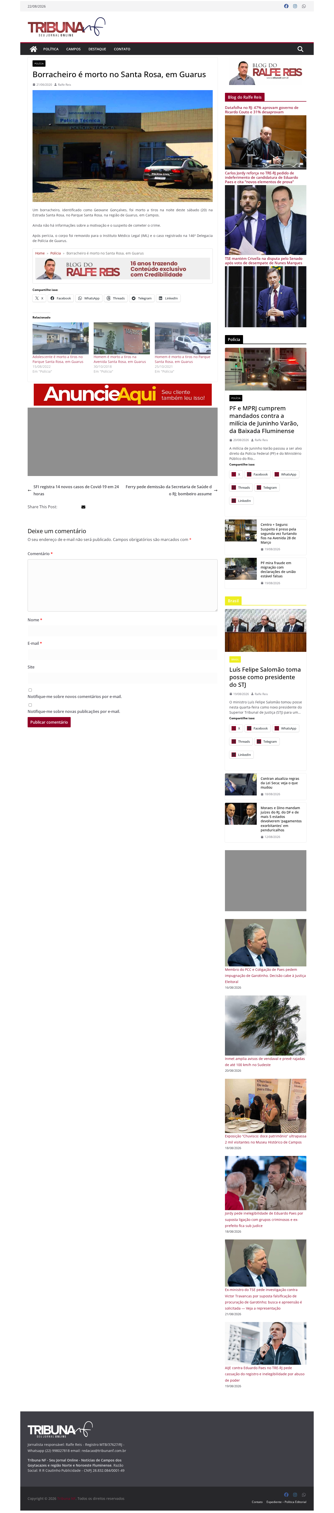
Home (40, 253)
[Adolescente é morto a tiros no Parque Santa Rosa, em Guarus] (61, 338)
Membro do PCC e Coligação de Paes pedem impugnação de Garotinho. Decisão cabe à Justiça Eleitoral (265, 975)
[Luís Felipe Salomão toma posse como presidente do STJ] (265, 630)
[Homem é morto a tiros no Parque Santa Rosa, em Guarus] (183, 338)
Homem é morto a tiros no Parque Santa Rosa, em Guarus (182, 359)
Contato (122, 49)
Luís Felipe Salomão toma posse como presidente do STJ (265, 677)
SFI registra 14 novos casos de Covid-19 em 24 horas (76, 490)
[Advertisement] (123, 442)
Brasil (235, 659)
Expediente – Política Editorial (286, 1502)
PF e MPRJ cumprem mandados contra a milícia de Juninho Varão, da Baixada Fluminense (263, 419)
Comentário (40, 553)
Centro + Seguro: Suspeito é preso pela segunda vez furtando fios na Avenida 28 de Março (279, 533)
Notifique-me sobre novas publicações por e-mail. (74, 711)
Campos (73, 49)
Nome (35, 620)
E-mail (35, 643)
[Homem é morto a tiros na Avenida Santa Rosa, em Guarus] (122, 338)
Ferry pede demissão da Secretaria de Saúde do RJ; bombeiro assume (169, 490)
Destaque (97, 49)
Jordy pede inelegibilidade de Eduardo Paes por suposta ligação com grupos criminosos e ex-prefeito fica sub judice (264, 1219)
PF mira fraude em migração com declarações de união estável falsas (278, 570)
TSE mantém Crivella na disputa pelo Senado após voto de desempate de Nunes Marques (263, 260)
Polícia (39, 63)
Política (50, 49)
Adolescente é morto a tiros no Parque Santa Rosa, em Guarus (58, 359)
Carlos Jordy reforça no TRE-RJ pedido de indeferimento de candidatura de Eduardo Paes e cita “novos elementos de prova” (261, 177)
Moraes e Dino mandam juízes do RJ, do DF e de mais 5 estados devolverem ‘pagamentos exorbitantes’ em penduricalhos (281, 819)
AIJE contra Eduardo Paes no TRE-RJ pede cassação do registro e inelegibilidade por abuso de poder (264, 1373)
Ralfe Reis (64, 85)
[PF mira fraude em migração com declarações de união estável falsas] (241, 573)
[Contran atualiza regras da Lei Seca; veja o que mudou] (241, 786)
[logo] (60, 1424)
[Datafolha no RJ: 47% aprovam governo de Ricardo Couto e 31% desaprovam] (265, 118)
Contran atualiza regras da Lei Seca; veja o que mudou (280, 783)
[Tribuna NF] (33, 49)
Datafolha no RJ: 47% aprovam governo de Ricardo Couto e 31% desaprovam (262, 109)
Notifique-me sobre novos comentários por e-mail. (75, 696)
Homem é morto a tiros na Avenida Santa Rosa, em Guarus (120, 359)
